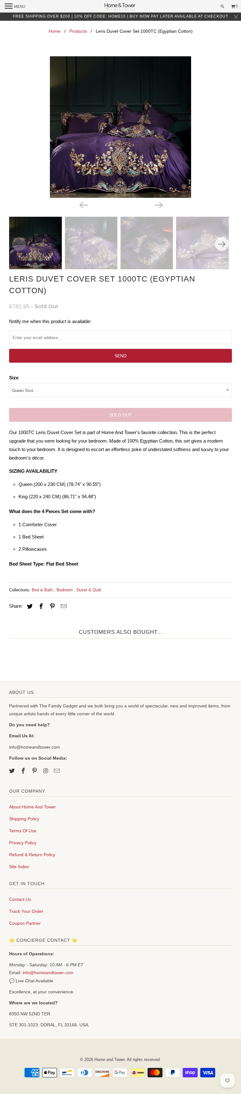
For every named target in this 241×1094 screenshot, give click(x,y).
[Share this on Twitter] (29, 606)
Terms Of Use (22, 830)
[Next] (158, 205)
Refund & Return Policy (32, 854)
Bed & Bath (43, 590)
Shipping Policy (24, 818)
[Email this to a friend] (63, 606)
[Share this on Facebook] (40, 606)
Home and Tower (109, 1059)
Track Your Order (26, 911)
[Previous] (83, 205)
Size (14, 377)
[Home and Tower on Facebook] (23, 771)
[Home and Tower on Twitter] (12, 771)
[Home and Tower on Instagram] (46, 771)
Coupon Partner (25, 923)
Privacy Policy (22, 842)
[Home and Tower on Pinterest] (35, 771)
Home (55, 31)
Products (78, 31)
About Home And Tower (32, 806)
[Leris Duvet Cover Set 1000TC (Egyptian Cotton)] (120, 127)
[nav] (15, 6)
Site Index (19, 866)
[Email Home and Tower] (57, 771)
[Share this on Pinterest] (51, 606)
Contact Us (20, 899)
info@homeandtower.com (48, 972)
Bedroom (65, 590)
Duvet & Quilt (89, 590)
